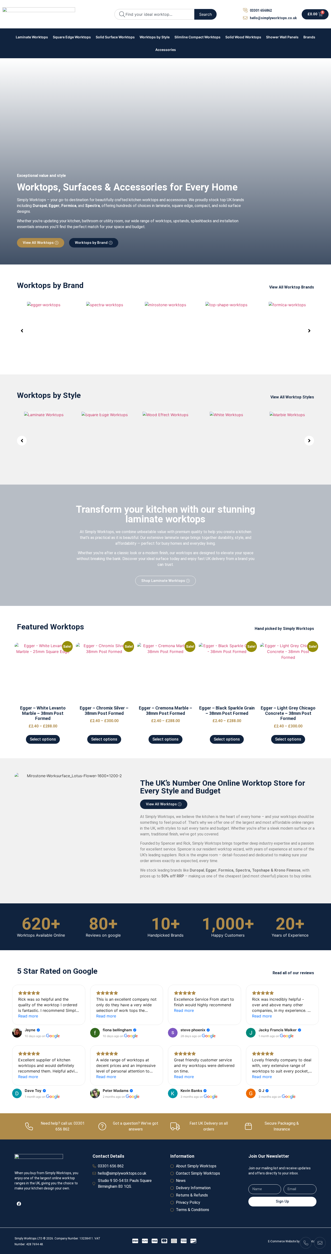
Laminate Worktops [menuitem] (32, 37)
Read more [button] (28, 1016)
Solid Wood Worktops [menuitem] (243, 37)
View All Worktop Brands (291, 287)
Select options (43, 739)
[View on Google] (17, 1033)
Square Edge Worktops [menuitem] (72, 37)
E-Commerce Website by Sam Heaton (292, 1241)
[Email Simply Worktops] (320, 1243)
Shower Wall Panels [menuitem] (282, 37)
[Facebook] (19, 1203)
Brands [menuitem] (309, 37)
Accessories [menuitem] (165, 50)
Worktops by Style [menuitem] (155, 37)
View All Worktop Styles (292, 397)
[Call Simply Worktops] (306, 1243)
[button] (22, 331)
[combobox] (154, 14)
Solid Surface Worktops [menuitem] (115, 37)
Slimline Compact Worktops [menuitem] (197, 37)
